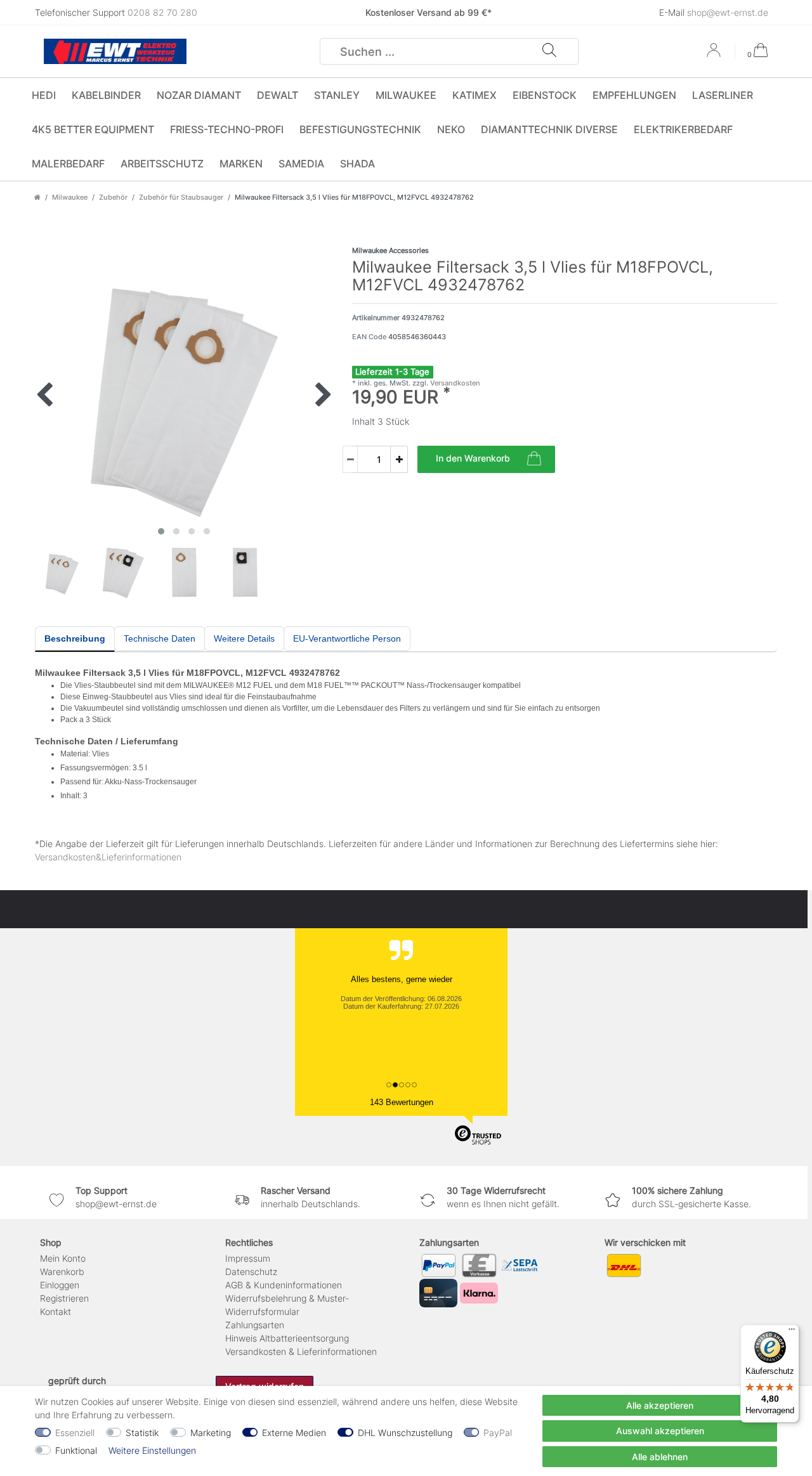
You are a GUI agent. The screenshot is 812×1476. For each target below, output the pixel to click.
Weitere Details (244, 638)
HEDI (44, 95)
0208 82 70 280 (162, 12)
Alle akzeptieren (659, 1405)
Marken (241, 163)
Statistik (142, 1432)
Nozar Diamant (199, 95)
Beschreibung (74, 638)
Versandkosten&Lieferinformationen (108, 856)
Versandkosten (454, 383)
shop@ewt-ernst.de (727, 12)
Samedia (301, 163)
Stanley (337, 95)
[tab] (75, 639)
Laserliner (722, 95)
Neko (451, 129)
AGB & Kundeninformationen (283, 1284)
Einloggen (59, 1284)
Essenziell (75, 1432)
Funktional (76, 1450)
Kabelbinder (106, 95)
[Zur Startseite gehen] (37, 197)
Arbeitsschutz (162, 163)
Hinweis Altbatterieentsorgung (287, 1338)
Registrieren (64, 1298)
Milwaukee (406, 95)
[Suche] (549, 51)
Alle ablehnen (660, 1456)
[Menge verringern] (350, 459)
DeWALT (277, 95)
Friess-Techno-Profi (227, 129)
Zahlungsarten (254, 1324)
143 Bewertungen (401, 1102)
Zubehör (113, 197)
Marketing (210, 1432)
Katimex (474, 95)
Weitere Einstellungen (152, 1450)
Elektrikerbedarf (683, 129)
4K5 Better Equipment (93, 129)
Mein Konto (63, 1258)
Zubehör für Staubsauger (181, 197)
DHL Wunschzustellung (405, 1432)
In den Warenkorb (473, 458)
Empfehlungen (634, 95)
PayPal (497, 1432)
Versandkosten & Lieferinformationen (301, 1351)
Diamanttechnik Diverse (549, 129)
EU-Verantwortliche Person (347, 638)
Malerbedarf (68, 163)
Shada (357, 163)
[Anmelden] (715, 54)
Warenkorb (62, 1271)
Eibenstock (545, 95)
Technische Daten (159, 638)
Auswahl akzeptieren (660, 1430)
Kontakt (55, 1311)
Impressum (247, 1258)
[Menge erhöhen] (399, 459)
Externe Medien (294, 1432)
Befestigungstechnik (360, 129)
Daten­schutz (251, 1271)
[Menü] (791, 1332)
